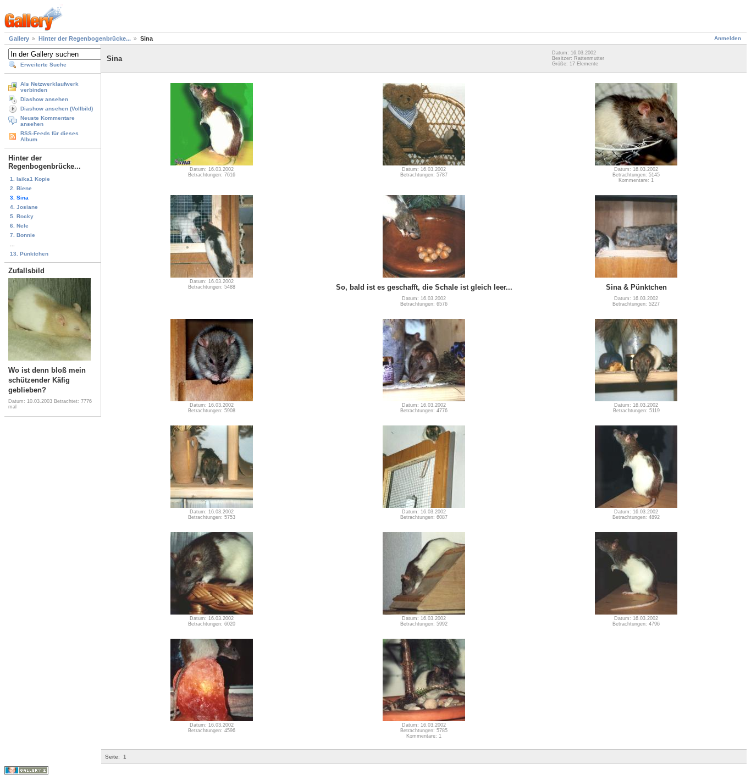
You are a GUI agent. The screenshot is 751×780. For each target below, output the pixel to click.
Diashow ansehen (44, 99)
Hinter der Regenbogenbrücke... (84, 38)
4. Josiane (24, 207)
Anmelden (727, 38)
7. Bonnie (22, 235)
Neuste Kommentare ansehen (47, 121)
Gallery (19, 38)
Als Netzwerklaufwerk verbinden (49, 87)
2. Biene (21, 188)
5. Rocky (22, 216)
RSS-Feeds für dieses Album (49, 136)
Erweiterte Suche (43, 65)
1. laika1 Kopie (30, 179)
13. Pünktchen (29, 254)
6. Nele (19, 226)
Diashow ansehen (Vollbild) (56, 109)
